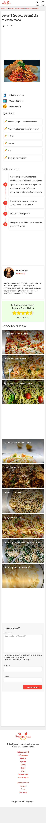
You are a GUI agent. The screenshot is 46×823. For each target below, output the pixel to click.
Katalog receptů (23, 752)
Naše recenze (23, 755)
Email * (6, 677)
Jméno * (7, 666)
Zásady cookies (23, 783)
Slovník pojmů (23, 777)
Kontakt (23, 786)
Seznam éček (23, 774)
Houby (23, 768)
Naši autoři (23, 792)
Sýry (23, 771)
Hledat (37, 5)
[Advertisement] (23, 43)
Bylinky (23, 762)
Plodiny (23, 758)
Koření (23, 765)
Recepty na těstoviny (32, 8)
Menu (42, 5)
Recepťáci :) (20, 273)
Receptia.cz (4, 8)
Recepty (11, 8)
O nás (23, 789)
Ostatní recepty (20, 8)
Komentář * (8, 633)
